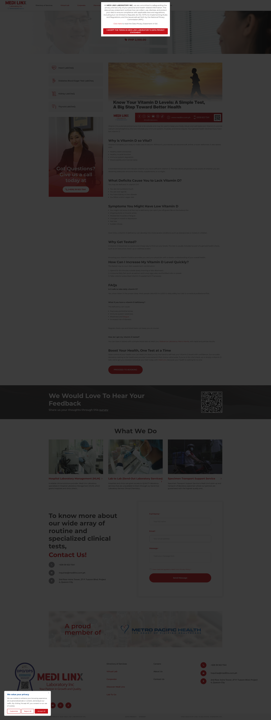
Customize (14, 711)
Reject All (27, 711)
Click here (117, 24)
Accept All (41, 711)
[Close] (48, 693)
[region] (27, 703)
